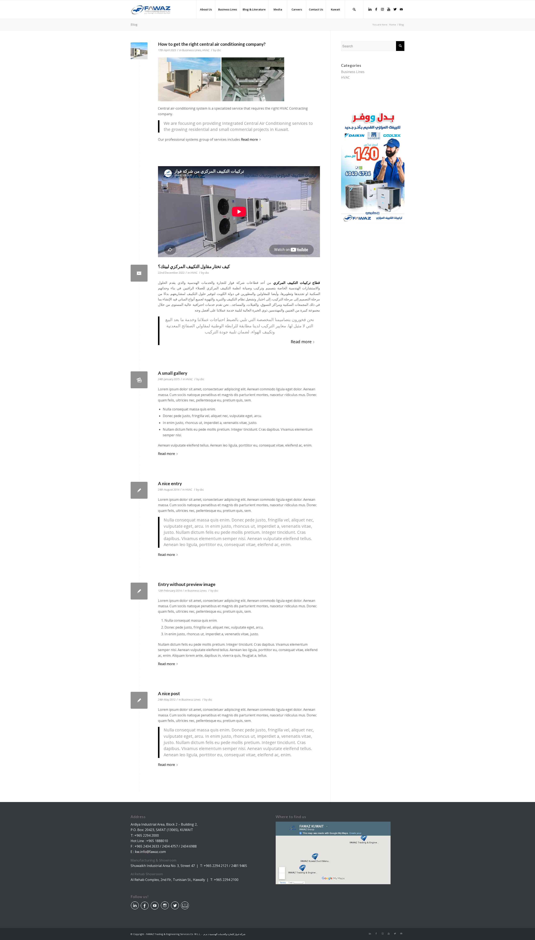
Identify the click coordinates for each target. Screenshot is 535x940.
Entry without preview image (186, 584)
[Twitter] (395, 9)
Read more (249, 139)
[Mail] (401, 9)
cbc (219, 50)
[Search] (354, 9)
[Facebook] (376, 9)
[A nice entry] (139, 490)
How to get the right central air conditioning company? (212, 44)
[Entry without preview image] (139, 591)
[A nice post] (139, 700)
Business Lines (191, 50)
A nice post (169, 693)
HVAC (206, 50)
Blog (134, 24)
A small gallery (172, 373)
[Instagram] (382, 9)
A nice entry (170, 483)
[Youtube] (389, 9)
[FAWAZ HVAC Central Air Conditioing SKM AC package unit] (139, 273)
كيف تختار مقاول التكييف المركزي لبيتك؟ (194, 266)
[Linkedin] (370, 9)
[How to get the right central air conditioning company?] (139, 50)
